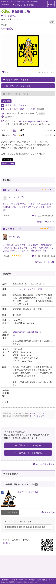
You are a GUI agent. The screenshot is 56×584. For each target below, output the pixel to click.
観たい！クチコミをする (17, 79)
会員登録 (30, 5)
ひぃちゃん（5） (17, 197)
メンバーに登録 (9, 512)
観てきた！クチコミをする (18, 86)
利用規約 (5, 580)
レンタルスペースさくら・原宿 (20, 109)
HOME (3, 19)
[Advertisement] (28, 567)
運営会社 (32, 580)
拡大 (8, 543)
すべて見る (49, 512)
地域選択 (5, 4)
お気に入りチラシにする (45, 72)
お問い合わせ (42, 580)
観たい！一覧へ (44, 221)
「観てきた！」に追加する (29, 453)
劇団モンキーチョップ (15, 105)
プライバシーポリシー (18, 580)
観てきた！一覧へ (43, 262)
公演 (9, 19)
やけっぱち (7, 28)
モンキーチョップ (37, 413)
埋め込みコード (8, 164)
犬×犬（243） (15, 237)
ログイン (18, 5)
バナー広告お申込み (10, 16)
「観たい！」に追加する (29, 445)
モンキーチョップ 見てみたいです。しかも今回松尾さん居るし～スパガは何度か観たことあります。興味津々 (28, 207)
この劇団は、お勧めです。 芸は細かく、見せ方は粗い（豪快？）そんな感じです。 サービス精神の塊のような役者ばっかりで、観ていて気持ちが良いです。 (28, 247)
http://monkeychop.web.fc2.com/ (34, 121)
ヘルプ (51, 580)
